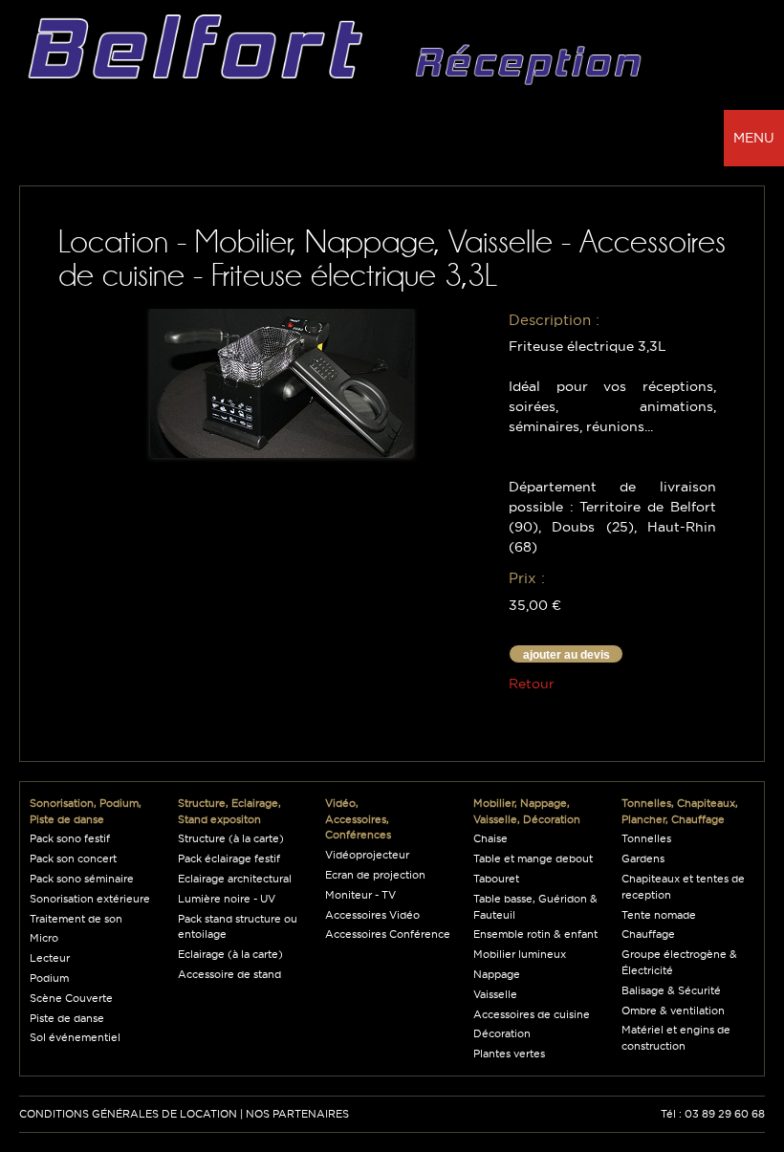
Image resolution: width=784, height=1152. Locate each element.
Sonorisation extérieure (90, 898)
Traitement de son (76, 918)
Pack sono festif (70, 838)
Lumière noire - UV (226, 898)
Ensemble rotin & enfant (535, 934)
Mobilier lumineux (519, 954)
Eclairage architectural (235, 878)
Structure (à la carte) (231, 838)
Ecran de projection (375, 874)
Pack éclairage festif (229, 858)
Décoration (502, 1033)
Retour (532, 683)
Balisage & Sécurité (671, 990)
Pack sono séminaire (82, 878)
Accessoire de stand (229, 974)
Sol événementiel (75, 1037)
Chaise (490, 838)
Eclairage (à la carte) (230, 954)
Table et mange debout (533, 858)
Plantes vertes (509, 1053)
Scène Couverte (71, 998)
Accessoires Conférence (387, 934)
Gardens (642, 858)
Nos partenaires (297, 1113)
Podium (49, 978)
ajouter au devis (566, 655)
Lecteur (50, 958)
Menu (753, 137)
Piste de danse (67, 1018)
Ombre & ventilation (673, 1010)
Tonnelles (646, 838)
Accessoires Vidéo (372, 915)
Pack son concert (73, 858)
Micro (44, 938)
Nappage (496, 974)
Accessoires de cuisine (531, 1014)
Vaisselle (495, 994)
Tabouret (496, 878)
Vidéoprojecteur (367, 854)
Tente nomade (658, 915)
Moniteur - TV (360, 895)
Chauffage (648, 934)
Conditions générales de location (128, 1113)
